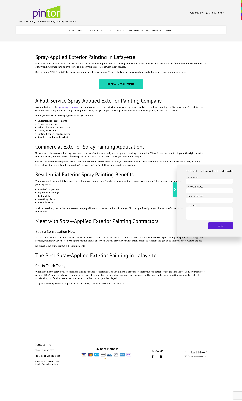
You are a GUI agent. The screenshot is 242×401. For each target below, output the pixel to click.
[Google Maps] (161, 357)
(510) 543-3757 (214, 12)
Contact (168, 30)
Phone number (195, 186)
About (81, 30)
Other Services (114, 30)
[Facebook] (152, 357)
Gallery (138, 30)
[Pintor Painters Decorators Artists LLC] (47, 12)
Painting (95, 30)
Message (192, 205)
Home (72, 30)
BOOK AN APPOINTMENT (121, 84)
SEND (220, 225)
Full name (193, 177)
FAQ (130, 30)
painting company (68, 107)
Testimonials (153, 30)
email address (195, 196)
